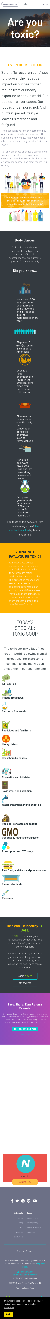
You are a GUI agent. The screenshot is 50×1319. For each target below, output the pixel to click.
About (25, 976)
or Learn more (25, 1034)
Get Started (25, 983)
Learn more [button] (9, 1307)
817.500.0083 (27, 1272)
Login (8, 4)
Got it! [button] (8, 1314)
